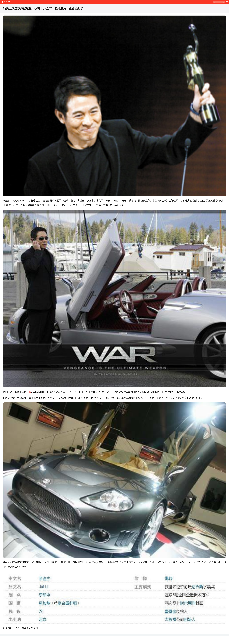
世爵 (28, 392)
